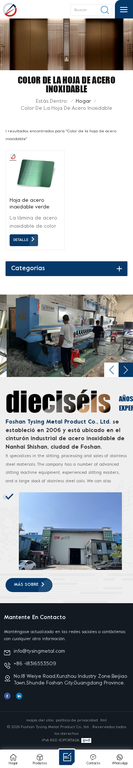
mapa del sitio (40, 720)
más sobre (26, 585)
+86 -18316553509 (35, 664)
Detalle (20, 240)
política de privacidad (77, 720)
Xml (103, 720)
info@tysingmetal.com (39, 651)
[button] (111, 370)
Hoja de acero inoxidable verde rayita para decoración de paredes (30, 204)
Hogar (83, 101)
